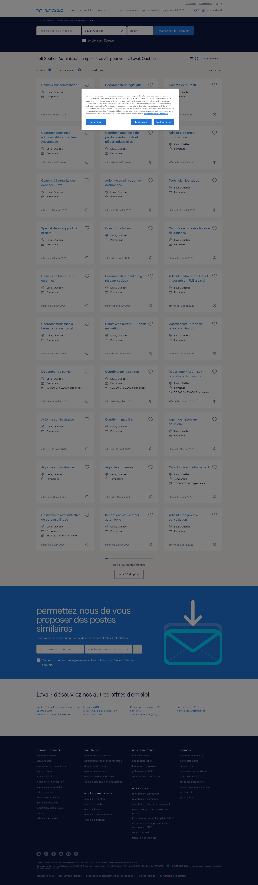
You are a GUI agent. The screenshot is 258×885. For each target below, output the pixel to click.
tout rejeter (141, 121)
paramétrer (96, 121)
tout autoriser (164, 121)
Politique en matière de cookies (156, 114)
